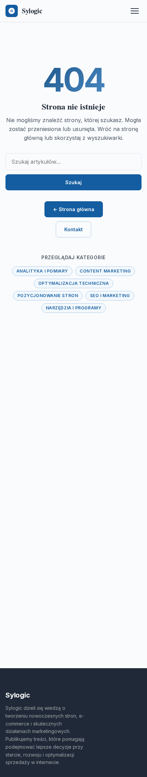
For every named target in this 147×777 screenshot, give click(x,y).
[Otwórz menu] (135, 11)
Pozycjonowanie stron (47, 295)
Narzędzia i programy (74, 307)
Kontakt (73, 229)
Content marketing (105, 271)
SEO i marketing (110, 295)
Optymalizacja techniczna (73, 283)
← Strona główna (73, 209)
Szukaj (73, 182)
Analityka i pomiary (42, 271)
